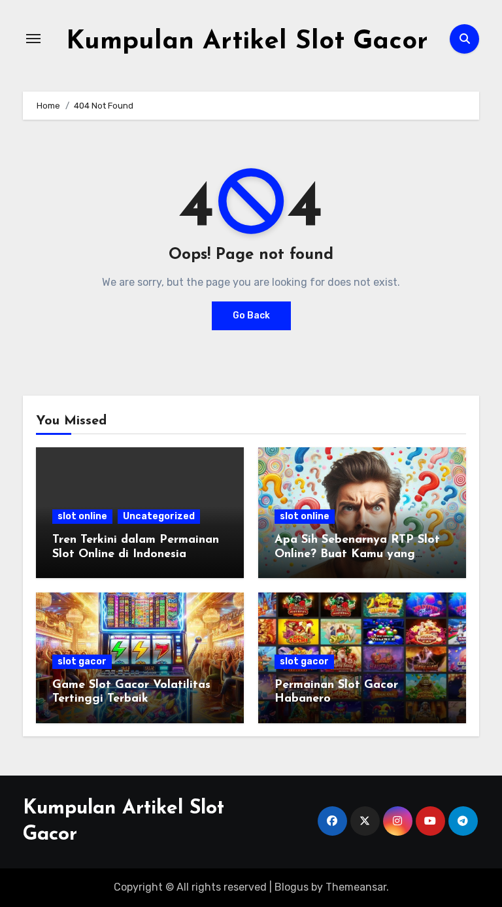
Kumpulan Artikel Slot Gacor (247, 42)
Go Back (251, 315)
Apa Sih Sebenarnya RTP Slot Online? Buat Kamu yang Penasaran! (357, 554)
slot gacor (82, 661)
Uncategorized (159, 516)
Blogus (292, 887)
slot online (82, 516)
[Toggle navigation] (33, 38)
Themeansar (356, 887)
